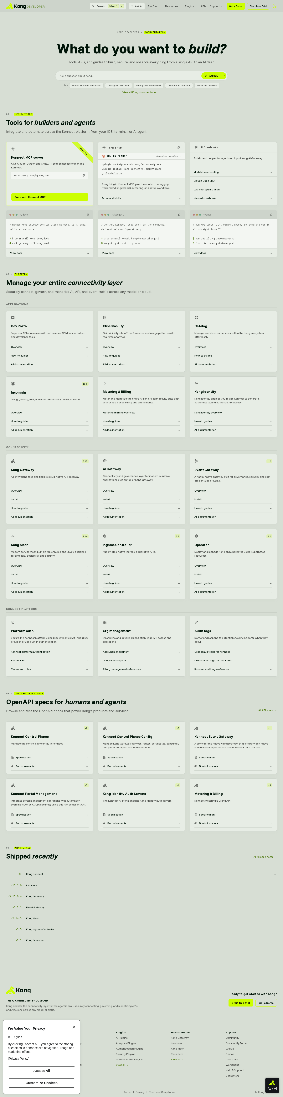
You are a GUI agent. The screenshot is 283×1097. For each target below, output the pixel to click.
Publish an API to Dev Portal (86, 85)
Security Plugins (125, 1054)
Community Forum (236, 1043)
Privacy (140, 1092)
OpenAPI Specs (70, 1059)
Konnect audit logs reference (233, 669)
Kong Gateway (70, 1038)
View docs (49, 253)
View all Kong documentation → (141, 92)
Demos (230, 1054)
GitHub (230, 1048)
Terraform (177, 1054)
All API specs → (267, 710)
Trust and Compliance (162, 1092)
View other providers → (168, 156)
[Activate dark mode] (274, 6)
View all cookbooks (233, 198)
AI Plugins (122, 1038)
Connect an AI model (179, 85)
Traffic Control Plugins (129, 1059)
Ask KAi (214, 76)
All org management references (141, 669)
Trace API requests (207, 85)
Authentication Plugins (129, 1048)
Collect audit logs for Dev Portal (233, 660)
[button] (83, 175)
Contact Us (232, 1075)
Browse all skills (141, 198)
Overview (50, 347)
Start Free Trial (258, 6)
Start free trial (241, 1003)
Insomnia (66, 1054)
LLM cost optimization (233, 189)
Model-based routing (233, 172)
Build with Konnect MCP (30, 197)
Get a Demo (235, 6)
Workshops (232, 1065)
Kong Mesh (67, 1048)
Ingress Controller (71, 1065)
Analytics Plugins (126, 1043)
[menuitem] (154, 6)
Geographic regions (141, 660)
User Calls (232, 1059)
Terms (127, 1092)
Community (232, 1038)
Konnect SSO (50, 660)
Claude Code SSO (233, 181)
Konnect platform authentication (50, 651)
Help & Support (235, 1070)
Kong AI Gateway (71, 1043)
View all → (122, 1065)
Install (50, 499)
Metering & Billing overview (141, 412)
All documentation (50, 364)
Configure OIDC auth (119, 85)
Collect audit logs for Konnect (233, 651)
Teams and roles (50, 669)
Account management (141, 651)
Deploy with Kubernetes (148, 85)
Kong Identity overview (233, 412)
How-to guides (50, 355)
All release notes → (265, 857)
